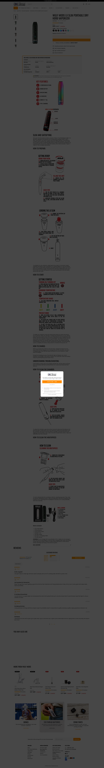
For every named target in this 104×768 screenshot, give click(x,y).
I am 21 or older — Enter (52, 381)
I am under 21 (52, 384)
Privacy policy (54, 394)
